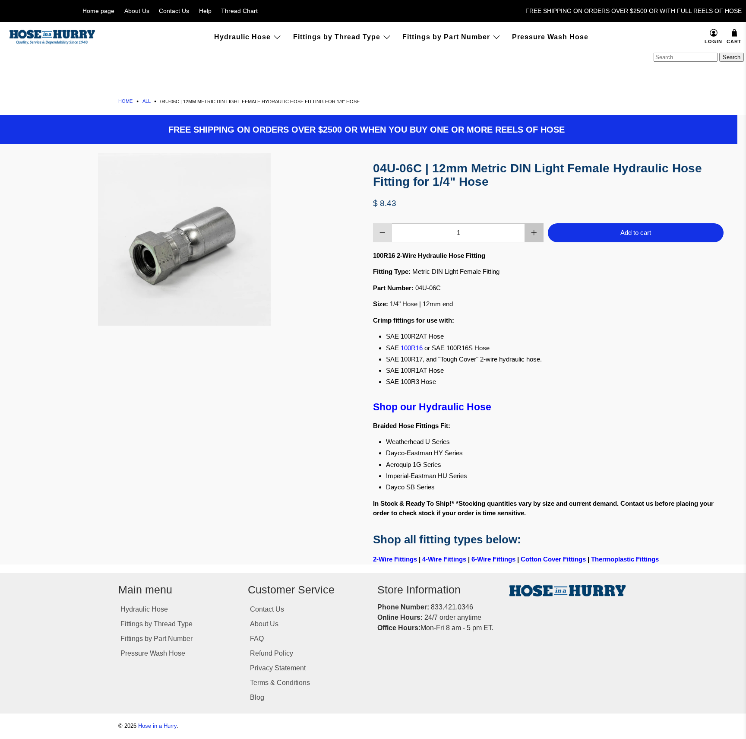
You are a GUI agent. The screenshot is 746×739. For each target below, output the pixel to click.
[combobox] (686, 57)
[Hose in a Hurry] (52, 37)
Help (205, 10)
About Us (136, 10)
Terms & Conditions (280, 682)
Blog (257, 697)
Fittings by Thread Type (336, 37)
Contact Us (174, 10)
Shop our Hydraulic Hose (432, 407)
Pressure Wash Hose (550, 37)
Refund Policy (271, 653)
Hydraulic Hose (242, 37)
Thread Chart (239, 10)
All (146, 101)
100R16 (412, 348)
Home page (98, 10)
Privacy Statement (278, 668)
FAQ (257, 638)
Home (125, 101)
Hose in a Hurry (157, 726)
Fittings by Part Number (446, 37)
